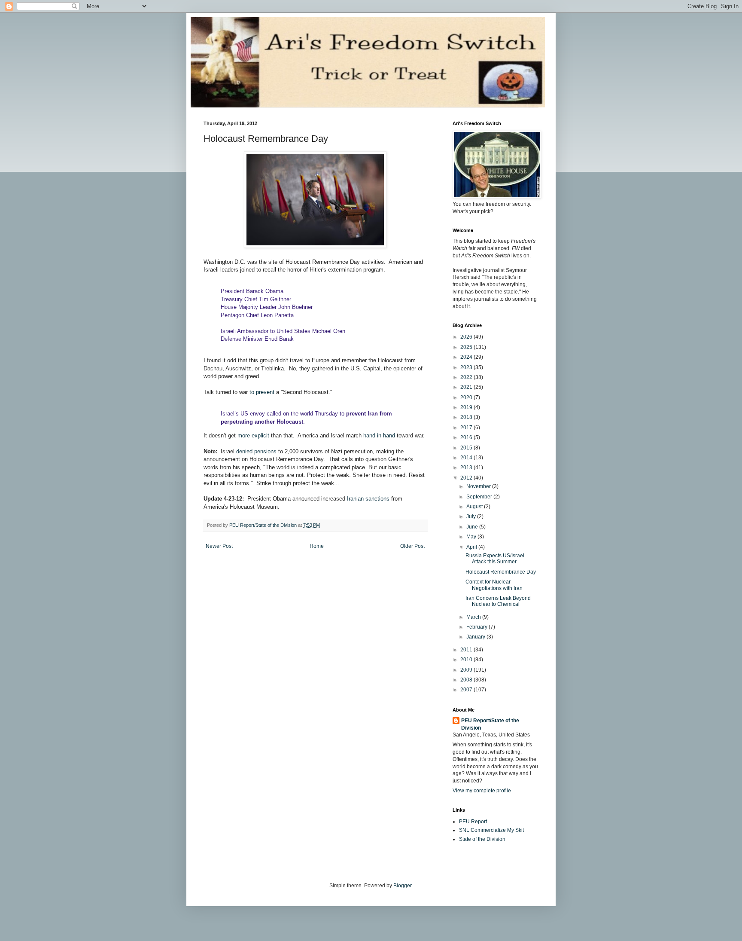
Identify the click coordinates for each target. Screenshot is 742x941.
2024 (467, 357)
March (474, 617)
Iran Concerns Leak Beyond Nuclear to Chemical (498, 601)
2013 (467, 467)
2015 (467, 448)
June (472, 527)
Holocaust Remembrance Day (500, 572)
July (471, 516)
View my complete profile (482, 791)
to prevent (261, 392)
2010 (467, 660)
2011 (467, 650)
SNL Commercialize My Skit (491, 830)
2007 (467, 690)
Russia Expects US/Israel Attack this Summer (494, 559)
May (471, 537)
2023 (467, 367)
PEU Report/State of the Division (490, 724)
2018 (467, 417)
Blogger (402, 886)
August (475, 507)
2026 (467, 337)
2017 (467, 428)
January (476, 637)
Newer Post (219, 546)
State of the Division (482, 839)
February (477, 627)
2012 (467, 478)
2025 (467, 347)
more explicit (253, 435)
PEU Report (473, 822)
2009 (467, 670)
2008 (467, 680)
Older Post (412, 546)
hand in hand (379, 435)
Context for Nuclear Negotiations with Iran (494, 585)
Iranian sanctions (367, 498)
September (479, 497)
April (472, 547)
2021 (467, 387)
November (479, 486)
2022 (467, 377)
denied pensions (256, 451)
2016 (467, 437)
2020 (467, 397)
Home (317, 546)
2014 (467, 458)
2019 (467, 407)
